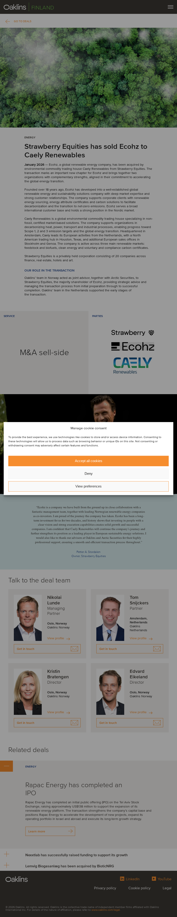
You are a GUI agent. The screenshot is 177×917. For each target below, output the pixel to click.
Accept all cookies (88, 461)
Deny (89, 473)
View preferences (88, 486)
